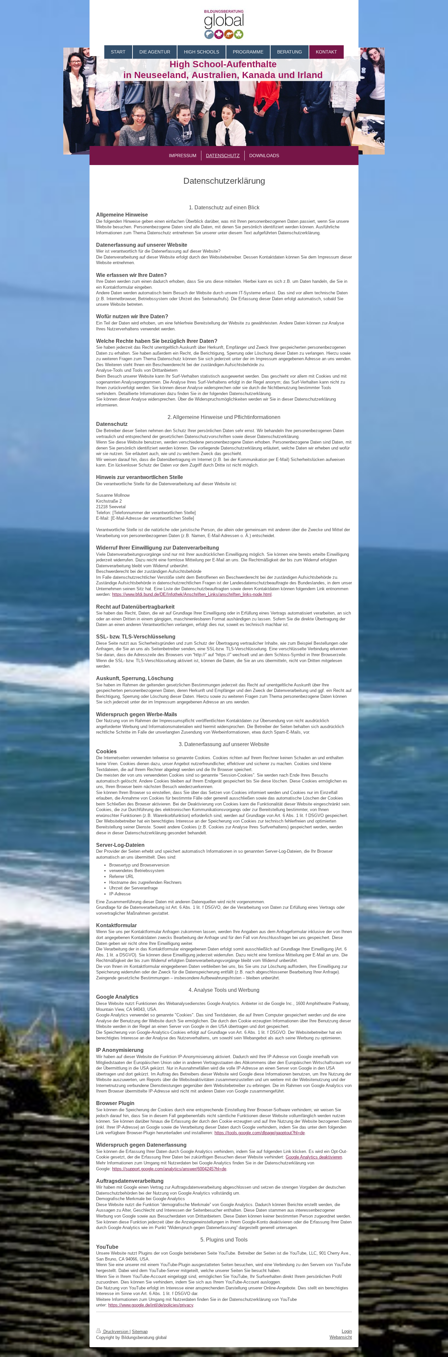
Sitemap (140, 1331)
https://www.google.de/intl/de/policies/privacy (150, 1305)
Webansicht (341, 1337)
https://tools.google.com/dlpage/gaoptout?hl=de (259, 1132)
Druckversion (116, 1331)
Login (347, 1331)
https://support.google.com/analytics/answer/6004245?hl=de (169, 1168)
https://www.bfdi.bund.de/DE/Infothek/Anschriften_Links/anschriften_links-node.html (192, 594)
